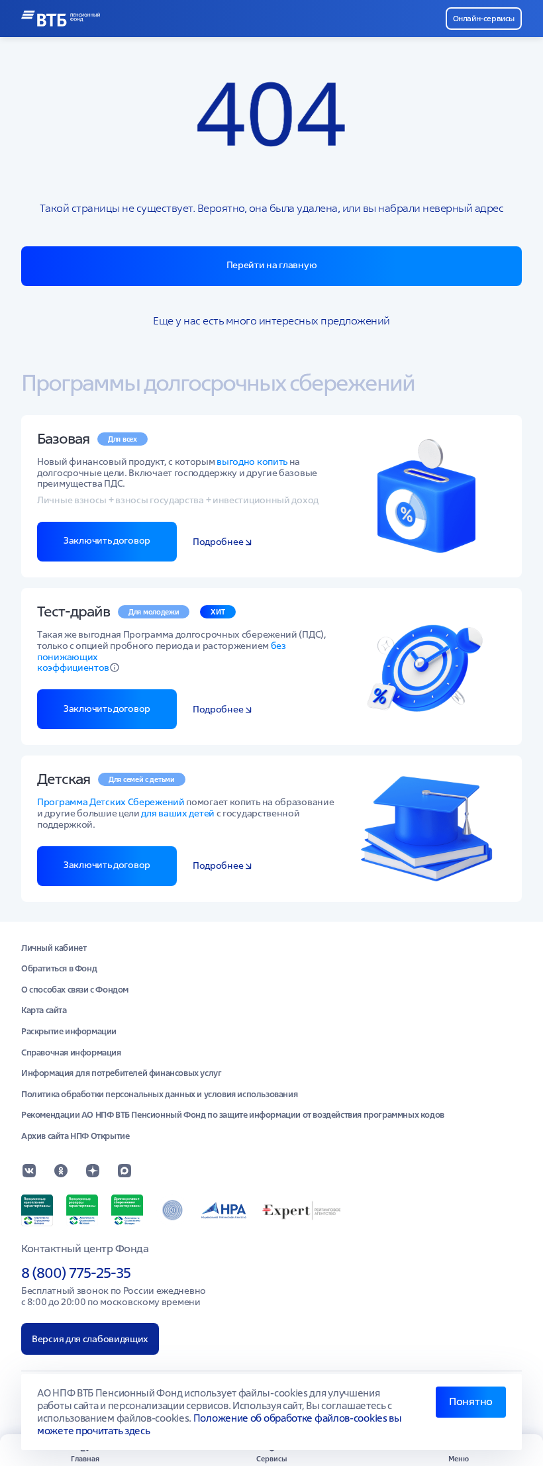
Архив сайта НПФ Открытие (75, 1136)
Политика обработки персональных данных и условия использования (159, 1094)
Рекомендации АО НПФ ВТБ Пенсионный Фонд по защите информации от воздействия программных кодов (232, 1115)
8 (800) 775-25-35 (75, 1272)
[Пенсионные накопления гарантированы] (37, 1210)
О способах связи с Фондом (74, 990)
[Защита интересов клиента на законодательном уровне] (172, 1210)
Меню (458, 1458)
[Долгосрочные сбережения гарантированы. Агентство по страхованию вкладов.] (127, 1210)
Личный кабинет (53, 948)
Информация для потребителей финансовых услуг (121, 1073)
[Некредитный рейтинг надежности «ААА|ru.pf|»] (223, 1210)
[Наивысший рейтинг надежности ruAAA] (303, 1210)
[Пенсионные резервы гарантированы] (82, 1210)
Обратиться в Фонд (59, 968)
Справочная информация (71, 1053)
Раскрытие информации (69, 1031)
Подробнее (218, 542)
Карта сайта (44, 1010)
